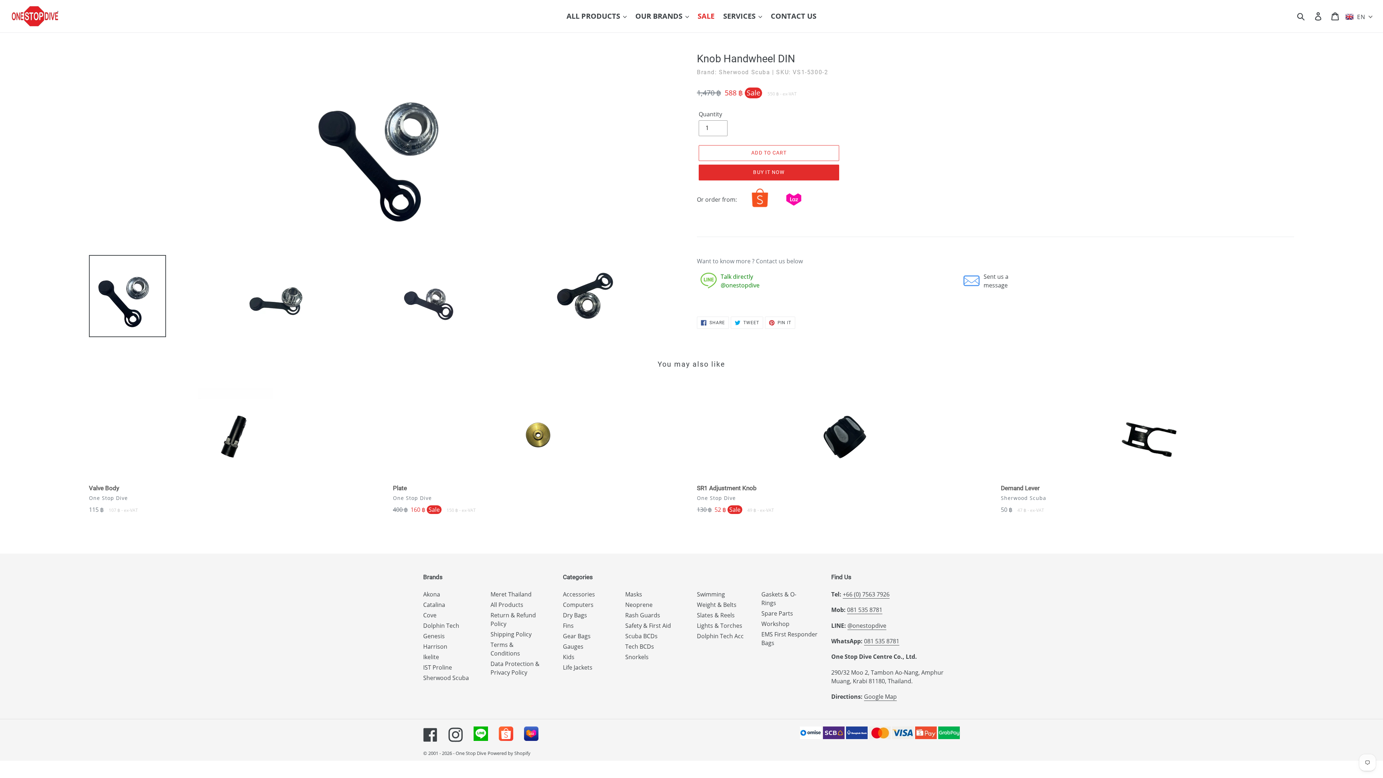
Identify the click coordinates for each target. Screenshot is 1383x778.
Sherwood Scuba (446, 678)
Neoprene (639, 605)
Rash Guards (642, 615)
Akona (431, 594)
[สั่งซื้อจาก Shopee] (760, 207)
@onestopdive (866, 626)
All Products (507, 605)
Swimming (711, 594)
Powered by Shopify (509, 753)
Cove (430, 615)
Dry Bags (575, 615)
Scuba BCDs (641, 636)
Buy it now (768, 172)
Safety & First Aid (648, 626)
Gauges (573, 646)
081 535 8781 (864, 610)
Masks (633, 594)
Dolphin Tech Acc (720, 636)
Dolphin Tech (441, 626)
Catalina (434, 605)
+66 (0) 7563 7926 (866, 594)
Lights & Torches (719, 626)
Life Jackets (577, 667)
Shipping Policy (511, 634)
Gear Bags (577, 636)
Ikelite (431, 657)
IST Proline (437, 667)
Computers (578, 605)
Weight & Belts (717, 605)
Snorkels (637, 657)
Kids (568, 657)
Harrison (435, 646)
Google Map (880, 697)
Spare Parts (777, 613)
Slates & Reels (716, 615)
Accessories (579, 594)
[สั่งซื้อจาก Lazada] (794, 207)
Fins (568, 626)
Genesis (434, 636)
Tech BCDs (639, 646)
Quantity (710, 114)
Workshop (775, 624)
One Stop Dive (471, 753)
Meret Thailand (511, 594)
